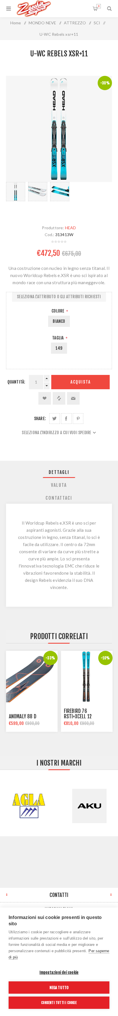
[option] (16, 198)
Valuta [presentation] (59, 485)
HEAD (70, 227)
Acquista (80, 382)
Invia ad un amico (73, 398)
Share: (40, 418)
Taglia (58, 338)
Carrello (98, 6)
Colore (58, 311)
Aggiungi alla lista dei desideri (44, 398)
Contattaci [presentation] (59, 498)
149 (59, 348)
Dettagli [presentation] (59, 472)
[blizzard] (32, 676)
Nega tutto (59, 987)
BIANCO (59, 321)
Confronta (59, 398)
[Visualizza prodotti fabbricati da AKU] (89, 806)
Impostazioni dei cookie (59, 972)
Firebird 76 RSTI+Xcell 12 (78, 713)
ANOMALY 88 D (22, 716)
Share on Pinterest (78, 418)
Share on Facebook (66, 418)
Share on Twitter (54, 418)
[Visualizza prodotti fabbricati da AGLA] (28, 806)
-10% (105, 658)
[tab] (59, 472)
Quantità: (16, 382)
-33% (50, 658)
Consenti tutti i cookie (59, 1003)
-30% (105, 83)
